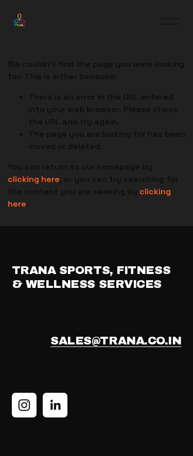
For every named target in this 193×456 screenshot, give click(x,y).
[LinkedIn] (55, 405)
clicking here (34, 179)
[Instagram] (24, 405)
